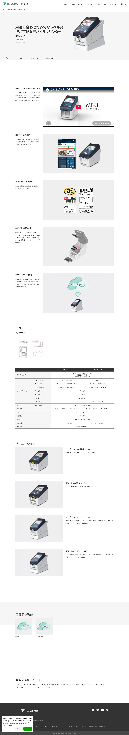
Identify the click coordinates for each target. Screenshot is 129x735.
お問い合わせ (33, 726)
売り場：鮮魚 (45, 685)
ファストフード (98, 685)
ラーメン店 (90, 685)
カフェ (83, 685)
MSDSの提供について (103, 726)
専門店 (64, 685)
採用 (105, 4)
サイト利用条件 (83, 726)
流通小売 (18, 42)
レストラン (71, 685)
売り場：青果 (27, 685)
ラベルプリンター (19, 39)
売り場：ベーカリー (55, 685)
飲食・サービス (26, 42)
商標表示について (93, 726)
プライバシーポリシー (74, 726)
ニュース (54, 726)
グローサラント (19, 687)
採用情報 (44, 726)
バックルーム (18, 685)
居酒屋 (78, 685)
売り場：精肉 (36, 685)
